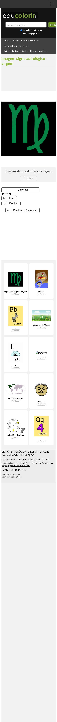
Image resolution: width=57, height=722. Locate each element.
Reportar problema (39, 51)
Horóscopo (30, 40)
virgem (4, 465)
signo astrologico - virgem (19, 465)
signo (51, 463)
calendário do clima (15, 435)
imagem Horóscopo (19, 459)
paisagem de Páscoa (41, 325)
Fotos (39, 30)
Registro (15, 51)
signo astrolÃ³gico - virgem (26, 463)
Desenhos (27, 30)
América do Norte (15, 398)
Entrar (6, 51)
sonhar (41, 291)
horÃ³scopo (43, 463)
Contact (25, 51)
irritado (41, 401)
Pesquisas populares (31, 33)
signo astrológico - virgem (16, 46)
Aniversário (18, 40)
